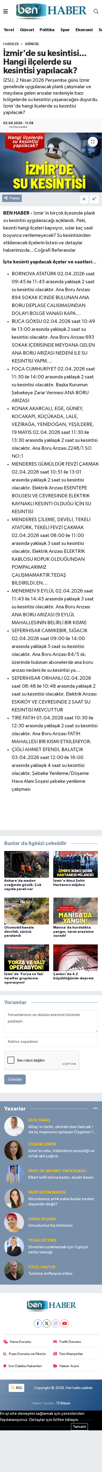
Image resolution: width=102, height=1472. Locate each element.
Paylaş (15, 198)
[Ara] (96, 12)
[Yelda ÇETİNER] (14, 1246)
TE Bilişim (63, 1403)
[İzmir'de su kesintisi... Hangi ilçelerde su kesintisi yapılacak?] (51, 162)
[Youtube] (64, 1323)
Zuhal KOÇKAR (42, 1219)
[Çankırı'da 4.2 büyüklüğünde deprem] (75, 958)
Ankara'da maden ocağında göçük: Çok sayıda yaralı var (22, 885)
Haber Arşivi (69, 1366)
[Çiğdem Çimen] (14, 1150)
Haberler (11, 44)
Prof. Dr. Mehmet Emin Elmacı (57, 1171)
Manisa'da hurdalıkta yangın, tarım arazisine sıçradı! (73, 932)
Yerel (9, 30)
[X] (47, 1323)
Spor (65, 30)
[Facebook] (38, 1323)
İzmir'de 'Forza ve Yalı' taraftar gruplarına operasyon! (24, 978)
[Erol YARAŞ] (14, 1126)
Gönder (15, 1079)
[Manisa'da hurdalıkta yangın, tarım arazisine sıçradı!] (75, 911)
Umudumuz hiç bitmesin (50, 1225)
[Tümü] (95, 1109)
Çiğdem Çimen (42, 1144)
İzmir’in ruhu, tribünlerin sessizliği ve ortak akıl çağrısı (61, 1153)
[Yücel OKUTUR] (14, 1270)
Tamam (79, 1427)
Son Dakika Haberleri (25, 1366)
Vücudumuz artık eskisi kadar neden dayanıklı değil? (61, 1201)
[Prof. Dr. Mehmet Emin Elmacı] (14, 1174)
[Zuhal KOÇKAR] (14, 1222)
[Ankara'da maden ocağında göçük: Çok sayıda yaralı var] (26, 864)
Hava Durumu (20, 1342)
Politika (47, 30)
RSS (18, 1388)
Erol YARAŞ (39, 1120)
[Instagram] (55, 1323)
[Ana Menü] (5, 12)
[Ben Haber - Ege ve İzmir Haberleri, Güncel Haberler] (50, 12)
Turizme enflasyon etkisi (50, 1274)
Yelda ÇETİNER (42, 1240)
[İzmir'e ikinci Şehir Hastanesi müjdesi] (75, 864)
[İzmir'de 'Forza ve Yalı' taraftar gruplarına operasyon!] (26, 958)
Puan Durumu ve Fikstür (27, 1354)
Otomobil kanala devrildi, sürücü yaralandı (19, 932)
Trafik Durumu (70, 1342)
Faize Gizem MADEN (46, 1192)
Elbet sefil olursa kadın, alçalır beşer (61, 1177)
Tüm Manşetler (71, 1354)
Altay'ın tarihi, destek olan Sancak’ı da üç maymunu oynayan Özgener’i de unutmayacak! (60, 1130)
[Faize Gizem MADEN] (14, 1198)
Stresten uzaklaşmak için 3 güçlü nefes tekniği (58, 1249)
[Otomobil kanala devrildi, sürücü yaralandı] (26, 911)
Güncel (27, 30)
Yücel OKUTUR (41, 1267)
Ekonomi (84, 30)
